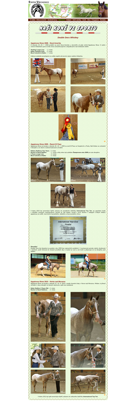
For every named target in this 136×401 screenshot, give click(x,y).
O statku (32, 20)
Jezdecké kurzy (52, 20)
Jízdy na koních (41, 20)
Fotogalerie (95, 20)
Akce (88, 20)
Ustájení (68, 20)
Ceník (84, 20)
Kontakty (103, 20)
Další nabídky (77, 20)
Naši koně (62, 20)
